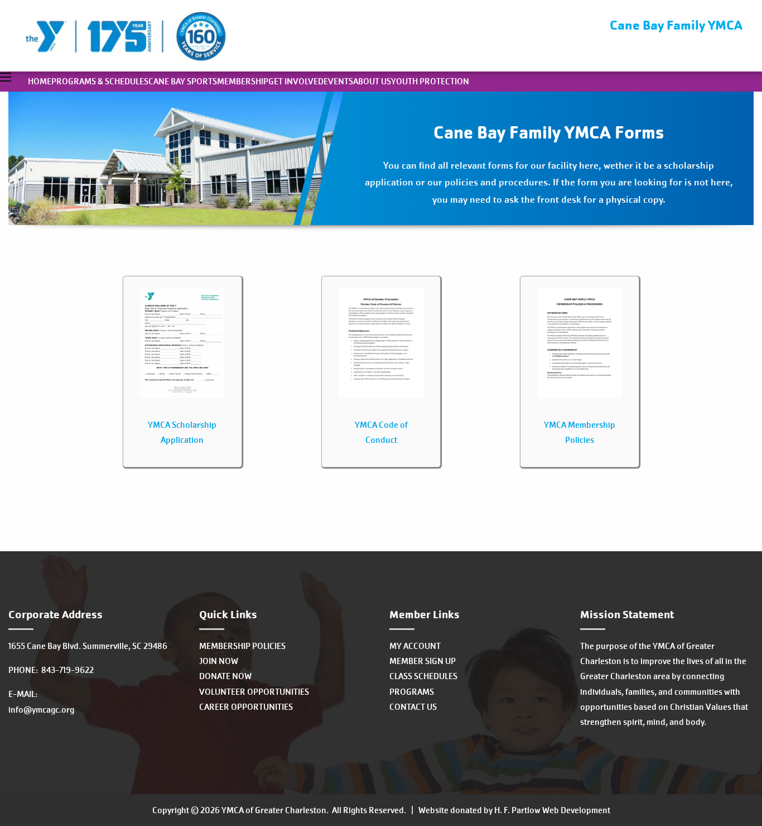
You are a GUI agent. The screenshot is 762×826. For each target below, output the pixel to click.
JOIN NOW (218, 661)
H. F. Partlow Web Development (552, 810)
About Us (372, 81)
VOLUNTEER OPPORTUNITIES (254, 691)
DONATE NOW (225, 676)
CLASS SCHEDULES (423, 676)
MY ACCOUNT (415, 646)
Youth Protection (430, 81)
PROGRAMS (411, 691)
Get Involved (296, 81)
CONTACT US (413, 706)
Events (338, 81)
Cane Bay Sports (182, 81)
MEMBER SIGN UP (422, 661)
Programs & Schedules (99, 81)
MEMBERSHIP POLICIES (242, 646)
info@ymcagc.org (41, 709)
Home (39, 81)
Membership (242, 81)
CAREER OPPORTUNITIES (246, 706)
